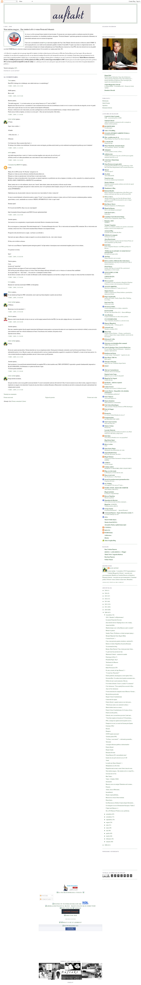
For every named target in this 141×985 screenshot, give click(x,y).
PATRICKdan (109, 533)
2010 (106, 610)
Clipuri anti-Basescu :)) (112, 808)
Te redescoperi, (108, 128)
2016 (106, 593)
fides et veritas (109, 444)
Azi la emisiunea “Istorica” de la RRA (114, 147)
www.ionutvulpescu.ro (110, 398)
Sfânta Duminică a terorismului (113, 402)
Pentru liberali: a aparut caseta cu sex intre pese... (119, 702)
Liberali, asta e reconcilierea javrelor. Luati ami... (119, 715)
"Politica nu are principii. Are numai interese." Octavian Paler (118, 251)
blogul (45, 42)
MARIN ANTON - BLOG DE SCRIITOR (116, 488)
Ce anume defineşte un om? (112, 514)
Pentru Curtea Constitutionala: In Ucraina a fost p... (119, 710)
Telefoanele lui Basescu (112, 662)
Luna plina (107, 214)
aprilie (108, 833)
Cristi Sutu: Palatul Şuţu (112, 160)
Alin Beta (107, 257)
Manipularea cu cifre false (113, 766)
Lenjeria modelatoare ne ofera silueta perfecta (116, 316)
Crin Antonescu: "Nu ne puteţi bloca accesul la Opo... (120, 686)
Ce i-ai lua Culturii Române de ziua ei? (115, 415)
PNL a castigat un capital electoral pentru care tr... (119, 721)
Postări (44, 896)
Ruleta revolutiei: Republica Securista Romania (118, 644)
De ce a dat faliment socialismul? (113, 210)
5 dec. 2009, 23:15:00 (15, 390)
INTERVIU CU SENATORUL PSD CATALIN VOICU (118, 468)
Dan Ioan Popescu (110, 557)
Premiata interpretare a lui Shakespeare (115, 206)
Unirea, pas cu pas (109, 304)
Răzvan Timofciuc (110, 496)
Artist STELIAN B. (109, 175)
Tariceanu (108, 742)
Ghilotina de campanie (111, 235)
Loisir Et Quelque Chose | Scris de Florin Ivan (117, 347)
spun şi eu (107, 530)
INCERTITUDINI (110, 126)
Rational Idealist (109, 191)
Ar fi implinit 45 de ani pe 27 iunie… (114, 485)
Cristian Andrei (109, 467)
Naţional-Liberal (109, 121)
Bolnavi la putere (110, 630)
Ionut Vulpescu (109, 397)
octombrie (109, 817)
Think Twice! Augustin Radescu (114, 554)
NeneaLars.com (109, 178)
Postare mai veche (92, 397)
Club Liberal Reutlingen (112, 405)
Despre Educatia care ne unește (113, 258)
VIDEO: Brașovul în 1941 (111, 345)
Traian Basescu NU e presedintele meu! (116, 755)
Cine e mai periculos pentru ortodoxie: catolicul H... (119, 641)
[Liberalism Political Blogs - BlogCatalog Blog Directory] (70, 906)
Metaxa (10, 292)
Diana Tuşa (108, 332)
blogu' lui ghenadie (110, 297)
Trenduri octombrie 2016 (111, 329)
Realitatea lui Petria (110, 353)
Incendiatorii (109, 792)
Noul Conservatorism (111, 422)
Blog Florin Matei (110, 440)
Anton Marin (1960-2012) (111, 489)
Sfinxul (107, 170)
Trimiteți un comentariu (10, 394)
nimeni (106, 366)
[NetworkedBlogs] (70, 926)
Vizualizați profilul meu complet (113, 582)
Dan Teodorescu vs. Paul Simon (113, 477)
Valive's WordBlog (110, 131)
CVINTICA (108, 527)
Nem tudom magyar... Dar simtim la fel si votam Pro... (120, 771)
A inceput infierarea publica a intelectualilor (117, 744)
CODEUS (107, 463)
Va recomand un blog (111, 646)
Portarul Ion (108, 427)
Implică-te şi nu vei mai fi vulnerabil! (114, 376)
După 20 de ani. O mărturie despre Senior (115, 363)
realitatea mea (109, 154)
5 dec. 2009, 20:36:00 (15, 322)
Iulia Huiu (107, 436)
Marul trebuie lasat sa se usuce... (114, 707)
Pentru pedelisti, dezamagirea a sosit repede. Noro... (119, 675)
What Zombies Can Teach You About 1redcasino (117, 139)
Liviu (9, 282)
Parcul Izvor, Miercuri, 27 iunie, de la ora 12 (116, 288)
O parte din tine (109, 380)
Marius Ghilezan (109, 182)
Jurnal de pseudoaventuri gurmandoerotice (117, 479)
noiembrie (109, 814)
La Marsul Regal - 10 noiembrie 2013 (114, 86)
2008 (106, 845)
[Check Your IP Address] (71, 922)
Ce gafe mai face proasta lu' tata (114, 652)
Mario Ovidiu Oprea (110, 520)
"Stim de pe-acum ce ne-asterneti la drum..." (117, 705)
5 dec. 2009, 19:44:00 (15, 297)
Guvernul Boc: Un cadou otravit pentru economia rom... (120, 678)
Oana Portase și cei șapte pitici (113, 164)
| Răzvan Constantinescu (112, 370)
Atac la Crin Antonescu (112, 689)
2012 (106, 604)
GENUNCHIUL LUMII (111, 272)
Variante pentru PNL (111, 736)
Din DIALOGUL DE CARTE (112, 419)
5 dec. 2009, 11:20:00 (15, 148)
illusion (107, 538)
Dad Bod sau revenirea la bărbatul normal (115, 388)
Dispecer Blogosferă (110, 323)
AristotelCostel (109, 327)
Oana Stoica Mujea (110, 448)
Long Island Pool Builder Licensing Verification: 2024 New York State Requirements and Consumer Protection (119, 166)
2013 (106, 601)
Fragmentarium (109, 417)
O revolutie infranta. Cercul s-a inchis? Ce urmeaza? (119, 683)
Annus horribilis (110, 625)
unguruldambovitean (111, 453)
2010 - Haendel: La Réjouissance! (115, 617)
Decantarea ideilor (110, 307)
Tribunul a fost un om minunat (112, 371)
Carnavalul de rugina (111, 699)
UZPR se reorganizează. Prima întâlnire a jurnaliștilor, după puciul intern (118, 293)
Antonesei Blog (109, 231)
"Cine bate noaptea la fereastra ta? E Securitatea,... (119, 718)
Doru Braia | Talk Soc (111, 357)
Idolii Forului (106, 103)
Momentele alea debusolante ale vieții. (115, 450)
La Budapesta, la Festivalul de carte (114, 472)
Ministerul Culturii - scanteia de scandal (116, 654)
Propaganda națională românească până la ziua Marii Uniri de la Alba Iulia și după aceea (118, 432)
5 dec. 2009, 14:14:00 (15, 160)
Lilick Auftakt (12, 119)
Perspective (108, 413)
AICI (15, 68)
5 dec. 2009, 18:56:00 (15, 287)
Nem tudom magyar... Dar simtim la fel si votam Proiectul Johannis (29, 29)
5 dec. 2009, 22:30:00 (15, 371)
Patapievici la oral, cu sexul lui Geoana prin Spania (119, 723)
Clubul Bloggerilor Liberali (112, 85)
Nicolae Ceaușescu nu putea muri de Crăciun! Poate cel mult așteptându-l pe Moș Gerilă (119, 241)
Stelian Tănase (109, 560)
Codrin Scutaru (109, 387)
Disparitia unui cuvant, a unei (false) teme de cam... (119, 768)
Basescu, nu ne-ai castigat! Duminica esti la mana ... (119, 784)
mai (107, 830)
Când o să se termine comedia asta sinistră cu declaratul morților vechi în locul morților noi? (119, 227)
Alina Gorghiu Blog (110, 540)
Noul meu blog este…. (110, 423)
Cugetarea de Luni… (110, 481)
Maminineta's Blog (110, 188)
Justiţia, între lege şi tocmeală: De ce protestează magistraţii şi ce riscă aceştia (117, 269)
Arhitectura (108, 535)
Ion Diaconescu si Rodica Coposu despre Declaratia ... (120, 803)
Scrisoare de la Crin (111, 774)
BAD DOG (108, 245)
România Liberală (110, 90)
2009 (106, 612)
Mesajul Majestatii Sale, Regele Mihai (116, 636)
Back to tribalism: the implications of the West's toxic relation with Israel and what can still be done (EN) (118, 193)
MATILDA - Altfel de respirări (113, 383)
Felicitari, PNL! (110, 726)
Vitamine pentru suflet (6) (111, 506)
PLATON (107, 174)
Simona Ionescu (109, 291)
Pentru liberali (109, 747)
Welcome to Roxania (110, 362)
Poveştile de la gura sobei (111, 254)
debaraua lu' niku (110, 339)
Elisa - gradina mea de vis (112, 137)
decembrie (109, 615)
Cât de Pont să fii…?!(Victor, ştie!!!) (114, 325)
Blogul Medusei (109, 457)
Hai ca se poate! (109, 281)
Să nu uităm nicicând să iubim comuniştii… (116, 502)
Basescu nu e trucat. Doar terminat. (115, 797)
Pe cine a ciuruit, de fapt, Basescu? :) (115, 670)
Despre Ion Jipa (109, 143)
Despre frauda (109, 750)
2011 (106, 607)
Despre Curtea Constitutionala (114, 697)
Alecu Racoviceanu (110, 239)
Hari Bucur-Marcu (110, 204)
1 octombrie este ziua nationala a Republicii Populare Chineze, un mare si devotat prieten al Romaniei (118, 283)
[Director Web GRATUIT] (66, 908)
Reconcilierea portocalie (112, 694)
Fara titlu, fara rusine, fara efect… (113, 454)
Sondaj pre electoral (110, 236)
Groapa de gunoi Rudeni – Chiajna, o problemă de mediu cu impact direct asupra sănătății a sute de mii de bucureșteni (119, 334)
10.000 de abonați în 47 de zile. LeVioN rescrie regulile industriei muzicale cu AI (119, 156)
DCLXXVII (107, 274)
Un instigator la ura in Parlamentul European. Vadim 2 (120, 805)
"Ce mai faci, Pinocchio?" (113, 673)
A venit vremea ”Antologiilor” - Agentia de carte (117, 355)
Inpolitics (105, 105)
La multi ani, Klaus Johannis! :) (114, 763)
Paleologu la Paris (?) (111, 657)
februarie (108, 839)
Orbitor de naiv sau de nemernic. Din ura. (117, 681)
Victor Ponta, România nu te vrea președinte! (116, 437)
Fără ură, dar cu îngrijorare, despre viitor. (115, 218)
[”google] (77, 908)
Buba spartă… (108, 359)
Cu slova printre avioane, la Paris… (114, 151)
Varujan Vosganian (110, 225)
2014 (106, 599)
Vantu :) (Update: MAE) (112, 779)
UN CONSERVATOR (111, 319)
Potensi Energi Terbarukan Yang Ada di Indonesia (118, 77)
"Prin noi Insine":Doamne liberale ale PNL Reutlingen (119, 406)
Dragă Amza (108, 161)
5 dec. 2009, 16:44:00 (15, 257)
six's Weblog (108, 484)
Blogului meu (108, 384)
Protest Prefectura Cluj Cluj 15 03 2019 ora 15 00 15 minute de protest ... (118, 263)
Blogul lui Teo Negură (111, 378)
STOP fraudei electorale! (112, 734)
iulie (107, 825)
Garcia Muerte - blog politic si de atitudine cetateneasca (117, 391)
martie (108, 836)
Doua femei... (109, 800)
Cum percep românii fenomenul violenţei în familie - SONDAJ (118, 459)
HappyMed (108, 75)
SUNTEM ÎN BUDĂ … (110, 135)
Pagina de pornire (50, 397)
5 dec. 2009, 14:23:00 (15, 215)
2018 (106, 590)
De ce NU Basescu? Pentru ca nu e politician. (117, 811)
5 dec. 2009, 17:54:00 (15, 277)
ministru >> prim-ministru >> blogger (115, 552)
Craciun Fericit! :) (110, 638)
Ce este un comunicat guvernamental (114, 180)
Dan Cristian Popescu (111, 549)
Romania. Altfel (109, 221)
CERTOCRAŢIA (109, 277)
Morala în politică (109, 498)
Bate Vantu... (109, 776)
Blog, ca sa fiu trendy (110, 471)
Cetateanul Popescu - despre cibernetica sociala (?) (119, 513)
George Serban (109, 509)
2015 (106, 596)
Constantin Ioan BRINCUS (15, 165)
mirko (9, 152)
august (108, 822)
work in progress (109, 341)
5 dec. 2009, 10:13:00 (15, 86)
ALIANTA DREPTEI (111, 287)
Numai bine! (108, 278)
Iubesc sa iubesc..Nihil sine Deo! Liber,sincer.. (117, 261)
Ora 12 (106, 411)
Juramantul (109, 782)
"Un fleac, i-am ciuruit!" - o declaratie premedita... (119, 739)
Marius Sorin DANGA (111, 522)
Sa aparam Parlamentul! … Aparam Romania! (116, 510)
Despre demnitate (110, 401)
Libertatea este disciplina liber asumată (116, 343)
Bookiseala (105, 101)
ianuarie (108, 841)
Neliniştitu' (108, 150)
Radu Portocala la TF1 (112, 668)
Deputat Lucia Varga (111, 374)
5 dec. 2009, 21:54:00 (15, 336)
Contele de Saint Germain (112, 116)
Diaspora (108, 731)
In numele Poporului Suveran (114, 620)
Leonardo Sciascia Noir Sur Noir (113, 232)
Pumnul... (108, 787)
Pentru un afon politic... (112, 713)
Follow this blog (70, 929)
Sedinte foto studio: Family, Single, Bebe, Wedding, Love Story (118, 299)
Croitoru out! (109, 665)
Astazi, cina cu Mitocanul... (113, 789)
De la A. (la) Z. (109, 197)
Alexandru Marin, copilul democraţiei (115, 525)
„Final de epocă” (109, 171)
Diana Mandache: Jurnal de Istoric (115, 146)
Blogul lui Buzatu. (110, 208)
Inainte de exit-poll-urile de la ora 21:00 (116, 758)
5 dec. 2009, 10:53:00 (15, 96)
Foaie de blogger (109, 409)
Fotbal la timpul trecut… (111, 442)
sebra (106, 517)
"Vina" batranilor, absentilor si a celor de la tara (117, 321)
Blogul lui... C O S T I (111, 504)
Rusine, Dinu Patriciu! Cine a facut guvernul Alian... (120, 649)
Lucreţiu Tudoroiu (110, 430)
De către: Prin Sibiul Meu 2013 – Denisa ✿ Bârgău (118, 312)
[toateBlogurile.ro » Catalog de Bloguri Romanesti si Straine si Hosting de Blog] (83, 892)
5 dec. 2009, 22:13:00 (15, 357)
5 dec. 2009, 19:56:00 (15, 312)
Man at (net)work (110, 475)
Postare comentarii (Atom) (19, 401)
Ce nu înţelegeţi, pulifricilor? (112, 394)
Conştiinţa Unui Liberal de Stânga (114, 217)
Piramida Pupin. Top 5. (112, 660)
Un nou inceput (109, 464)
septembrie (109, 819)
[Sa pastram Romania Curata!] (69, 892)
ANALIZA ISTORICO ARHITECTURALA (117, 133)
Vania (9, 80)
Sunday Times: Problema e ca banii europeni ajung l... (120, 633)
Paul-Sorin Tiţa (109, 302)
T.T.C (106, 446)
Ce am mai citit (109, 142)
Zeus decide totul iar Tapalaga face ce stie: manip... (119, 622)
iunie (107, 828)
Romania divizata (110, 752)
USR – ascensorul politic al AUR (113, 118)
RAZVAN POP (109, 311)
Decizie (108, 729)
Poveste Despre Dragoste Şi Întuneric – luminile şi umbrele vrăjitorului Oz (117, 350)
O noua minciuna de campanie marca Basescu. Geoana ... (121, 691)
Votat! (107, 760)
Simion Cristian (109, 426)
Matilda (10, 316)
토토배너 (107, 222)
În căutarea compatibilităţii (112, 493)
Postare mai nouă (8, 397)
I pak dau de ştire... (110, 212)
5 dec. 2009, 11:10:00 (15, 114)
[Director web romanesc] (85, 904)
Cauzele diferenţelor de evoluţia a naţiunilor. (116, 308)
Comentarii (46, 899)
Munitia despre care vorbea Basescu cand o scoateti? (119, 628)
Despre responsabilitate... (112, 795)
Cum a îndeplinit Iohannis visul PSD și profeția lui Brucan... (118, 247)
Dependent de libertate (111, 500)
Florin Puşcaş (108, 267)
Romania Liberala (107, 108)
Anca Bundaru (109, 315)
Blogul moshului (109, 492)
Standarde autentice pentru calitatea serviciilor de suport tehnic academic (119, 184)
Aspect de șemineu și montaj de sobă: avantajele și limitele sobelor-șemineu (118, 123)
